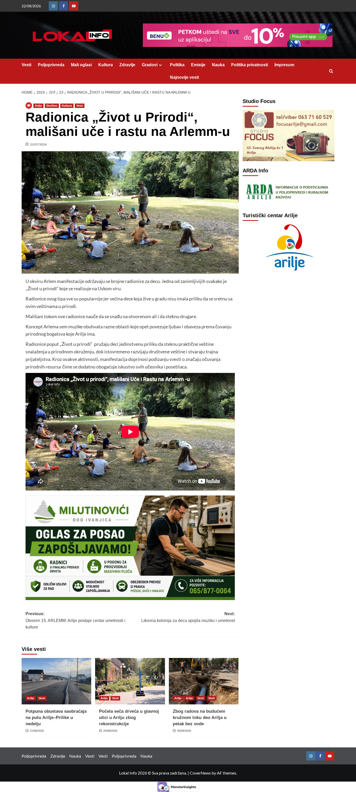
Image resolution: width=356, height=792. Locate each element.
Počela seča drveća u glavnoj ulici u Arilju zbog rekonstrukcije (129, 717)
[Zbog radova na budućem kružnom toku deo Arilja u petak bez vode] (203, 681)
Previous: (75, 620)
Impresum (284, 65)
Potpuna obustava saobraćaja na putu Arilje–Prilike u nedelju (56, 717)
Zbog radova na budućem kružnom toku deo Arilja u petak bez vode (199, 717)
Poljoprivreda (51, 65)
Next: (188, 617)
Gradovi (149, 65)
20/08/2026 (110, 730)
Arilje (38, 105)
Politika (177, 65)
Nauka (218, 65)
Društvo (51, 105)
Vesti (26, 65)
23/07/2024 (38, 144)
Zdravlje (127, 65)
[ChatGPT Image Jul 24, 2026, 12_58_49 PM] (130, 547)
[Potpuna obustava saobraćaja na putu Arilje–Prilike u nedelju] (56, 681)
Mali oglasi (81, 65)
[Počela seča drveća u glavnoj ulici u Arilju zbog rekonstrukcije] (130, 681)
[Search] (331, 71)
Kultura (105, 65)
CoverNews (200, 772)
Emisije (198, 65)
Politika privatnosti (249, 65)
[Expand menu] (160, 65)
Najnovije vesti (184, 77)
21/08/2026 (37, 730)
